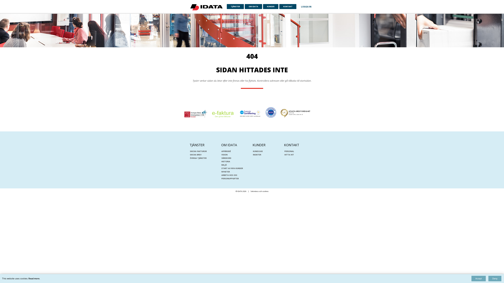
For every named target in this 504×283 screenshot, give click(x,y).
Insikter (257, 155)
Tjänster (235, 6)
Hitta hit (289, 155)
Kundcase (258, 151)
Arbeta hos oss (229, 175)
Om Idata (253, 6)
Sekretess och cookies (260, 191)
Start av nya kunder (232, 168)
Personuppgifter (230, 178)
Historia (225, 161)
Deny (494, 278)
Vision (224, 155)
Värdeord (226, 158)
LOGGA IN (306, 6)
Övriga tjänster (198, 158)
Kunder (270, 6)
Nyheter (225, 172)
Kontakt (287, 6)
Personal (289, 151)
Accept (478, 278)
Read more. (34, 278)
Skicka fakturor (198, 151)
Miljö (224, 165)
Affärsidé (226, 151)
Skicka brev (195, 155)
